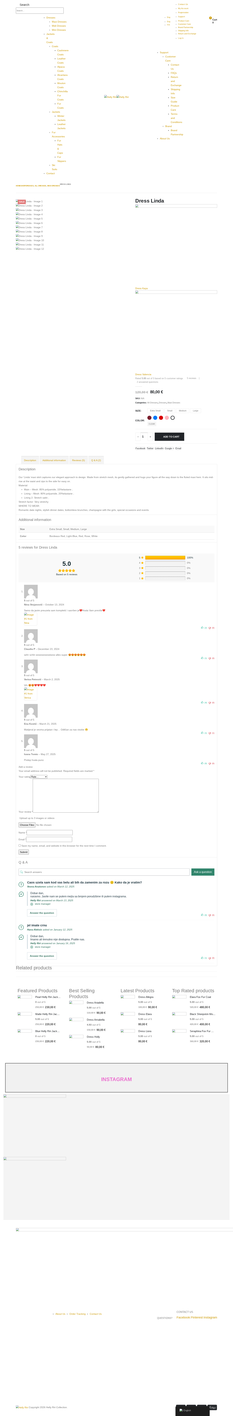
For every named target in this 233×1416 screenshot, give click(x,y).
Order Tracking (77, 1314)
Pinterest (197, 1317)
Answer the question (42, 912)
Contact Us (183, 4)
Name (23, 832)
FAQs (174, 73)
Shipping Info (183, 31)
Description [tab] (30, 460)
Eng (168, 17)
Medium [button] (182, 411)
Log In (181, 38)
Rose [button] (167, 418)
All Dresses (152, 403)
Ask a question (203, 872)
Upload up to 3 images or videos (36, 818)
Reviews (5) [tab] (78, 460)
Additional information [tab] (54, 460)
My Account (183, 8)
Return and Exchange (187, 34)
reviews (191, 378)
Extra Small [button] (155, 411)
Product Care (183, 21)
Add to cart (171, 436)
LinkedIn (159, 448)
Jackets (56, 111)
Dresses (50, 17)
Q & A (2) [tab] (96, 460)
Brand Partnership (185, 27)
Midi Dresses (59, 25)
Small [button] (169, 411)
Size (138, 410)
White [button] (173, 418)
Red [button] (161, 418)
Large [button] (195, 411)
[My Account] (201, 21)
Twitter (150, 448)
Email (178, 448)
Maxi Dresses (59, 21)
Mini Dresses (59, 30)
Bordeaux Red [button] (149, 418)
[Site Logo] (116, 96)
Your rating (24, 776)
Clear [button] (152, 424)
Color (139, 420)
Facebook (140, 448)
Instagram (210, 1317)
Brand (168, 126)
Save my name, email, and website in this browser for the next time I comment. (64, 845)
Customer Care (184, 24)
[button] (22, 4)
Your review (26, 811)
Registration (183, 12)
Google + (169, 448)
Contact (50, 173)
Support (181, 17)
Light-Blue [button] (155, 418)
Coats (55, 46)
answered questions (147, 382)
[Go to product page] (25, 1002)
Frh (168, 25)
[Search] (66, 11)
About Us (165, 138)
